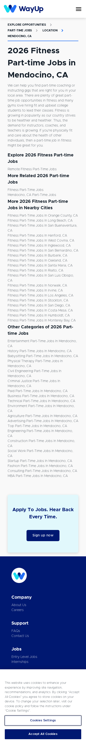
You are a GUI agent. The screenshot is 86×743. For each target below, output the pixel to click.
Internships (19, 662)
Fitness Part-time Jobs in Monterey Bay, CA (42, 320)
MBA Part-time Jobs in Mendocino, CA (38, 476)
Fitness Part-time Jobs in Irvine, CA (35, 290)
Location (50, 30)
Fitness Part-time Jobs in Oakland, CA (37, 260)
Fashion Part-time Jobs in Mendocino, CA (40, 466)
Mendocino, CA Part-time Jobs (32, 195)
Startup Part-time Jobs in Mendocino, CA (40, 461)
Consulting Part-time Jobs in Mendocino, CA (42, 471)
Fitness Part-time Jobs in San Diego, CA (39, 305)
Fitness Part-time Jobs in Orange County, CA (43, 215)
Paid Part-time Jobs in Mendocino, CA (38, 391)
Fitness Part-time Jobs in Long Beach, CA (40, 220)
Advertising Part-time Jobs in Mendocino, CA (43, 421)
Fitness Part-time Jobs (25, 190)
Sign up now (43, 535)
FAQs (15, 631)
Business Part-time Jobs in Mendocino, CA (41, 396)
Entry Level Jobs (24, 657)
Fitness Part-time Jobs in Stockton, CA (38, 300)
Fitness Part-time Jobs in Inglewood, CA (39, 245)
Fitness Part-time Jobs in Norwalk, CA (37, 285)
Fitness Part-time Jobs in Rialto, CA (35, 270)
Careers (17, 610)
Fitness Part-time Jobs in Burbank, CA (37, 255)
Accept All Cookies (42, 734)
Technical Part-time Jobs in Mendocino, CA (41, 401)
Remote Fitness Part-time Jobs (32, 169)
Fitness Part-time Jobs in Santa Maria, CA (40, 265)
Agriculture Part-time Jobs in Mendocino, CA (42, 416)
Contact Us (20, 636)
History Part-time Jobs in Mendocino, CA (40, 351)
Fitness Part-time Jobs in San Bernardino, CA (43, 250)
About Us (18, 605)
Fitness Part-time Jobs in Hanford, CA (37, 235)
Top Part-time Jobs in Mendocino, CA (37, 426)
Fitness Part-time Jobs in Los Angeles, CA (40, 295)
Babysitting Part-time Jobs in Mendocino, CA (43, 356)
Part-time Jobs (20, 30)
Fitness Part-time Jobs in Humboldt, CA (39, 315)
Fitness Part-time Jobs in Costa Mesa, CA (40, 310)
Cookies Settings (43, 720)
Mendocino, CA (20, 36)
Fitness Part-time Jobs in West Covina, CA (41, 240)
